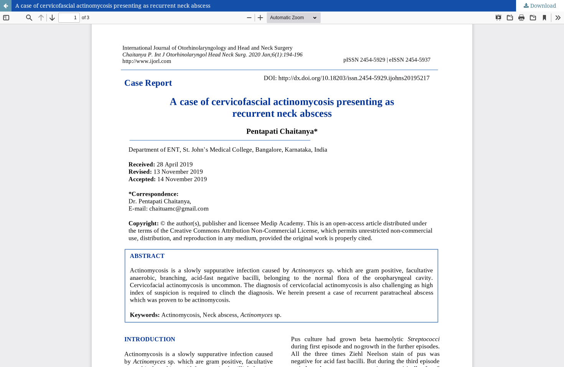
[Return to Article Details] (6, 6)
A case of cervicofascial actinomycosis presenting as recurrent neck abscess (112, 5)
